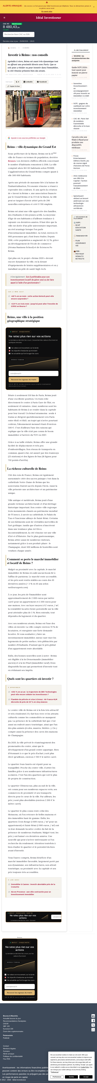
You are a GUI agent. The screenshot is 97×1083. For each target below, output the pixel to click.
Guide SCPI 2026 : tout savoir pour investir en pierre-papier (80, 71)
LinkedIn (29, 82)
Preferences (57, 1077)
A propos (6, 1051)
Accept (86, 1077)
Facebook (43, 82)
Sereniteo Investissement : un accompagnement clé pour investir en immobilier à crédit (81, 89)
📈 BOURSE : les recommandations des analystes (80, 58)
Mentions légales (9, 1048)
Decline (71, 1077)
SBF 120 (6, 1026)
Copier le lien (15, 86)
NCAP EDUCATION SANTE (80, 227)
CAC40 (5, 1024)
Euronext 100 (8, 1029)
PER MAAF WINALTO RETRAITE (79, 256)
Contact (6, 1046)
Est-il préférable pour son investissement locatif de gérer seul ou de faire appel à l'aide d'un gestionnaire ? (32, 280)
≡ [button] (4, 17)
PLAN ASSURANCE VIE (80, 243)
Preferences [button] (54, 1072)
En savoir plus (47, 11)
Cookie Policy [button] (85, 1067)
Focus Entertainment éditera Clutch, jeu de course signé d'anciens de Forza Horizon (81, 162)
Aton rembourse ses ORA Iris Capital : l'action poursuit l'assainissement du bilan (80, 182)
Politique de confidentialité (13, 1056)
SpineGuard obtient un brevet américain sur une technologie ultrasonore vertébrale (81, 202)
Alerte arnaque (8, 1054)
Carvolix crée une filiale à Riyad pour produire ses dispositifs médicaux (80, 142)
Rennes (12, 161)
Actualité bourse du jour (12, 1018)
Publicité (6, 1038)
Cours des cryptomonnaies (13, 1031)
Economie (26, 48)
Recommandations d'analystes (14, 1021)
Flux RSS (6, 1059)
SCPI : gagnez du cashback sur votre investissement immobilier (81, 107)
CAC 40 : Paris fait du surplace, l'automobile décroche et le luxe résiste (81, 124)
